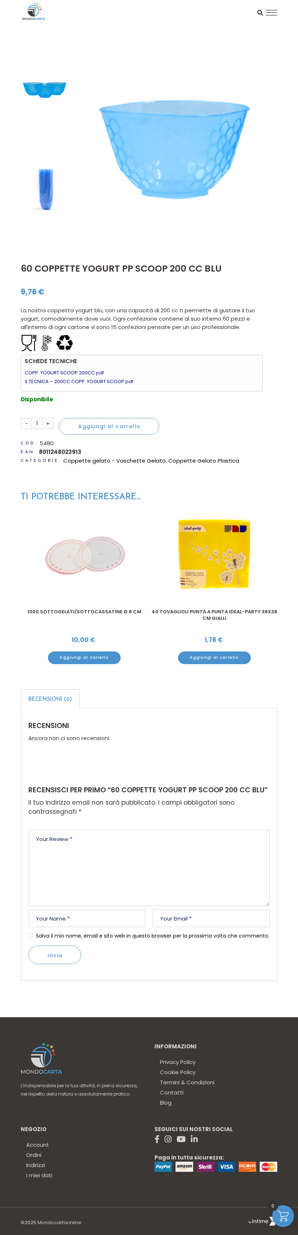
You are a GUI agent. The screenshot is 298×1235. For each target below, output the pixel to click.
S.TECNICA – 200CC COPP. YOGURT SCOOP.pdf (79, 381)
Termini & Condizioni (187, 1082)
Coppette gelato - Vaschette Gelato (114, 460)
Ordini (33, 1155)
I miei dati (39, 1175)
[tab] (50, 698)
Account (37, 1145)
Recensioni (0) (50, 699)
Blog (166, 1102)
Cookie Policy (178, 1072)
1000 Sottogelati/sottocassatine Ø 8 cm (214, 611)
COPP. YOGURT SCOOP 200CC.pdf (64, 372)
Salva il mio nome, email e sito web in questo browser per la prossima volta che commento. (152, 935)
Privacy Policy (178, 1062)
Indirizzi (35, 1165)
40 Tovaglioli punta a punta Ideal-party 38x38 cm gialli (84, 615)
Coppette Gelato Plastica (203, 460)
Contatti (172, 1092)
